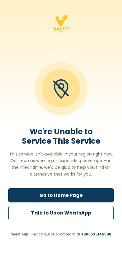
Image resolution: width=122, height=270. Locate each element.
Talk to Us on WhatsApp (61, 213)
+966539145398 (96, 234)
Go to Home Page (61, 195)
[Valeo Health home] (61, 23)
